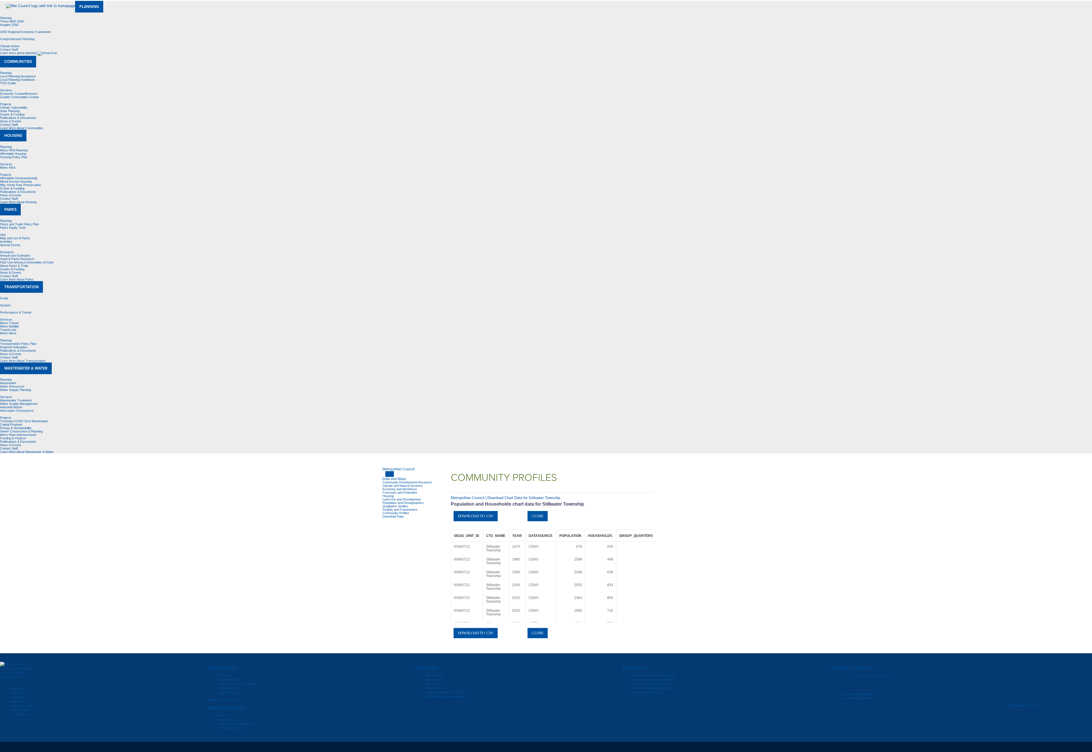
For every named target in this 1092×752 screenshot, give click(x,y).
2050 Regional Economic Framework (25, 32)
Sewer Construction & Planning (21, 431)
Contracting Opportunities (236, 724)
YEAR (517, 535)
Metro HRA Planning (14, 150)
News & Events (10, 121)
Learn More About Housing (19, 202)
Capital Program (11, 424)
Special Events (10, 245)
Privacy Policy (20, 709)
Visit (3, 234)
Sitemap (16, 701)
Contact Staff (9, 49)
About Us (225, 675)
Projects (5, 104)
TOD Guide (8, 83)
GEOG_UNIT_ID (466, 535)
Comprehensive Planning (17, 39)
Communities (18, 62)
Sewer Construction (646, 692)
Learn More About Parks (17, 279)
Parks (10, 210)
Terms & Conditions (24, 705)
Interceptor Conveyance (17, 410)
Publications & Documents (18, 118)
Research (7, 252)
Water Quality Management (19, 403)
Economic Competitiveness (19, 93)
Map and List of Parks (15, 238)
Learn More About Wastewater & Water (27, 452)
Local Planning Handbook (17, 79)
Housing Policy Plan (13, 157)
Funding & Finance (13, 438)
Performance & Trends (16, 312)
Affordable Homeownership (18, 178)
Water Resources (12, 386)
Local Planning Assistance (18, 76)
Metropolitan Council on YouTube (879, 685)
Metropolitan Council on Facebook (857, 685)
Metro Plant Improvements (18, 434)
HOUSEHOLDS (600, 535)
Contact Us (18, 693)
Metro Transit (9, 323)
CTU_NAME (495, 535)
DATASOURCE (541, 535)
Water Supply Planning (15, 390)
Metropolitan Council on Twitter (868, 685)
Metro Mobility (9, 326)
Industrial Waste (11, 407)
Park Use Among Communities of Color (27, 262)
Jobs (222, 715)
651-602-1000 (9, 677)
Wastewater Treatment (16, 400)
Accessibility (19, 697)
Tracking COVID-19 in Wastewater (24, 421)
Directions (17, 688)
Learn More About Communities (22, 128)
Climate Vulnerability (14, 107)
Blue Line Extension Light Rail (653, 679)
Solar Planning (10, 111)
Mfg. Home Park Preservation (20, 185)
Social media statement (856, 698)
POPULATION (570, 535)
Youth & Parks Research (17, 259)
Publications (227, 688)
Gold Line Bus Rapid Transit (652, 683)
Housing (13, 136)
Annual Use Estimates (15, 255)
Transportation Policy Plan (18, 343)
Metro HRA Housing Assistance (446, 696)
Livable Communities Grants (19, 97)
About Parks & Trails (14, 265)
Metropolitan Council (398, 469)
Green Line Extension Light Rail (655, 675)
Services (6, 90)
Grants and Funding (232, 728)
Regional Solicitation (13, 347)
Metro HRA (7, 167)
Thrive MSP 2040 (12, 21)
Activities (6, 241)
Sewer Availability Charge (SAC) (447, 692)
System (5, 305)
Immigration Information (223, 699)
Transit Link (8, 329)
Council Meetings (230, 679)
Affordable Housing (13, 153)
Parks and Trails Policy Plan (19, 224)
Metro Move (8, 333)
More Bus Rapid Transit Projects (655, 688)
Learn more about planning (19, 53)
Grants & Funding (12, 114)
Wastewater (8, 383)
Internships (226, 719)
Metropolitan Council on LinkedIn (902, 685)
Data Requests (21, 714)
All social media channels (857, 693)
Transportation (21, 287)
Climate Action (9, 46)
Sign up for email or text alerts (872, 675)
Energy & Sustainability (16, 428)
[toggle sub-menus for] (389, 474)
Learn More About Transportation (23, 360)
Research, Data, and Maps (236, 683)
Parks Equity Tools (13, 227)
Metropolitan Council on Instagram (891, 685)
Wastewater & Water (25, 368)
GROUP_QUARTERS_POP (640, 535)
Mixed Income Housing (16, 181)
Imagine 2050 (9, 24)
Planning (89, 7)
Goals (4, 298)
